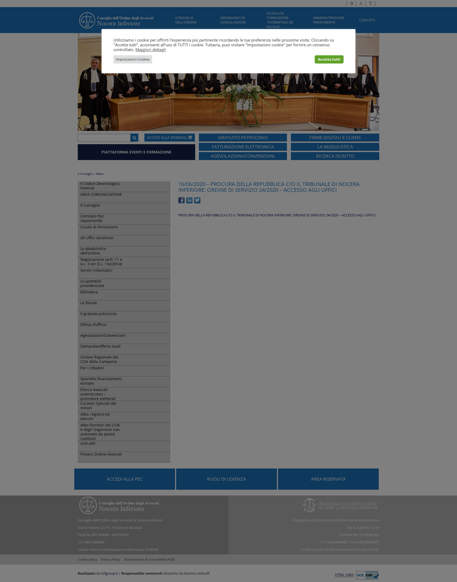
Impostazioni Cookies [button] (133, 59)
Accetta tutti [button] (329, 59)
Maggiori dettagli (150, 49)
